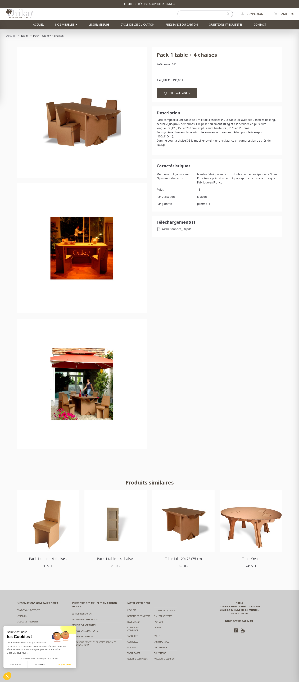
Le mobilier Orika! (82, 613)
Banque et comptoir (138, 616)
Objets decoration (137, 658)
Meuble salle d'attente (85, 630)
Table (157, 636)
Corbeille (132, 641)
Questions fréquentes (226, 24)
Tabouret (132, 636)
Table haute (160, 647)
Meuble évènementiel (84, 625)
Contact (260, 24)
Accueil (38, 24)
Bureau (131, 647)
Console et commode (133, 629)
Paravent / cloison (164, 658)
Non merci (15, 664)
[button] (7, 676)
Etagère (131, 610)
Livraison (22, 615)
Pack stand (133, 621)
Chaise (157, 627)
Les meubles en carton (85, 619)
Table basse (133, 653)
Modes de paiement (27, 621)
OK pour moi (64, 664)
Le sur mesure (99, 24)
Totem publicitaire (164, 610)
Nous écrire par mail (239, 621)
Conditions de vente (28, 610)
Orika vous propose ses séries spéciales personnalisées (94, 644)
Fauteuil (158, 621)
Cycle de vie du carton (137, 24)
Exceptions (160, 653)
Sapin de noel (161, 641)
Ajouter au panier (177, 93)
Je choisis (39, 664)
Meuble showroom (82, 636)
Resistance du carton (181, 24)
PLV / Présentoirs (163, 616)
